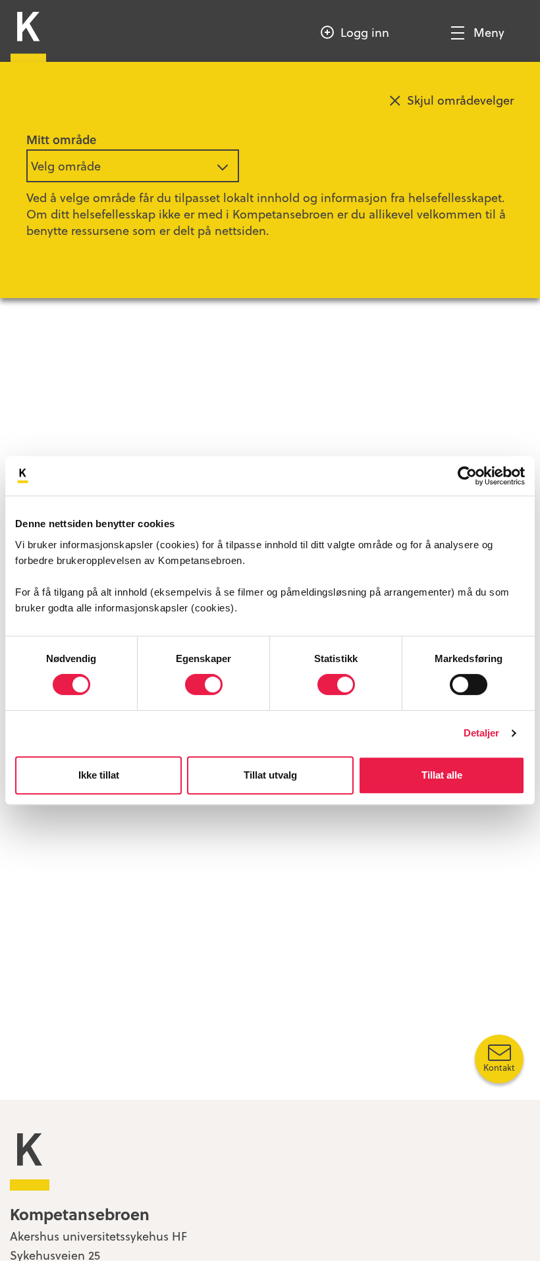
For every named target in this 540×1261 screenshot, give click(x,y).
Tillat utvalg (270, 775)
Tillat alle (441, 775)
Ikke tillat (98, 775)
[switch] (204, 684)
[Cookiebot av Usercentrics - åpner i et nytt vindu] (467, 476)
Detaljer (482, 732)
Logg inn (364, 32)
